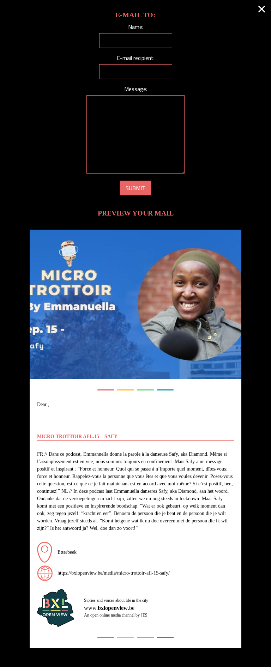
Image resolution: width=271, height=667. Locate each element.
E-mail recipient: (136, 58)
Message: (135, 89)
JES (144, 615)
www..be (109, 608)
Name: (135, 27)
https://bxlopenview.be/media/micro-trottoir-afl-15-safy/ (114, 573)
